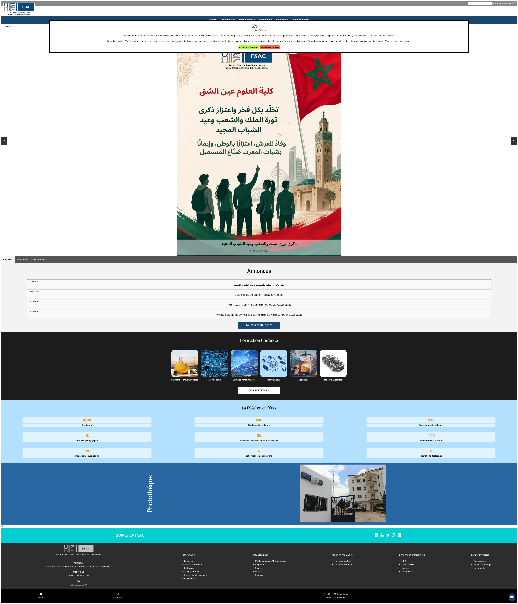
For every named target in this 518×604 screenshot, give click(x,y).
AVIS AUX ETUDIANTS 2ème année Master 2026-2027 (259, 305)
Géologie (259, 575)
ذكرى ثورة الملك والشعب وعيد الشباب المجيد (259, 285)
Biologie (259, 571)
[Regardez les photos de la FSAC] (399, 535)
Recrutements (40, 259)
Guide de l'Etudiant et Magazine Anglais (259, 295)
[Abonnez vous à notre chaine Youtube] (382, 535)
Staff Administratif (193, 564)
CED (404, 561)
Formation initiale (342, 561)
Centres (406, 568)
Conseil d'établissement (195, 575)
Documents (407, 571)
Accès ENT (510, 3)
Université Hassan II (336, 597)
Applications (480, 561)
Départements (247, 20)
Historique (189, 568)
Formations (265, 20)
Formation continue (344, 564)
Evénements (23, 259)
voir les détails (259, 391)
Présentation (228, 20)
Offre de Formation (343, 555)
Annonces (8, 259)
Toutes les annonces (259, 325)
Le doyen (188, 561)
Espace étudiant (300, 20)
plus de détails (259, 251)
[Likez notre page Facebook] (376, 535)
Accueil (212, 20)
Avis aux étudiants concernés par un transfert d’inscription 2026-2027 (259, 315)
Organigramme (191, 571)
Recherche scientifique (412, 555)
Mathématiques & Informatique (270, 561)
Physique (259, 564)
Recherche (282, 20)
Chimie (258, 568)
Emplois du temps (482, 564)
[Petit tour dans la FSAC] (343, 494)
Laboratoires (408, 564)
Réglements (189, 578)
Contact (499, 3)
